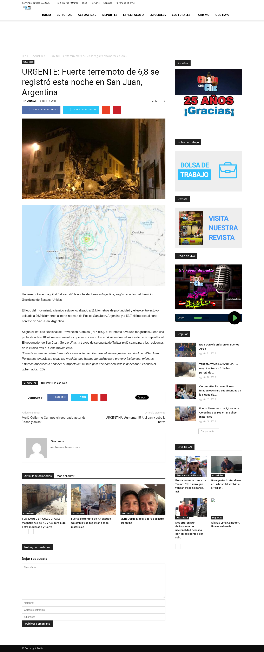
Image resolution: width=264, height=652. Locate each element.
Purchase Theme (125, 2)
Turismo (203, 15)
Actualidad (87, 15)
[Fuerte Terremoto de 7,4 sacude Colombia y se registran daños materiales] (93, 499)
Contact (107, 2)
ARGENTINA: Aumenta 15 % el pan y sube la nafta (135, 420)
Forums (95, 2)
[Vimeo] (227, 2)
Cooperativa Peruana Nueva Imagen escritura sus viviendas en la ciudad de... (220, 390)
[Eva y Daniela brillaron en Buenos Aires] (185, 350)
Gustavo (31, 100)
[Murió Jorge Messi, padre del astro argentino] (142, 499)
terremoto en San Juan (54, 382)
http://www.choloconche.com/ (65, 447)
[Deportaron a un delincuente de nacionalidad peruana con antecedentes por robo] (191, 507)
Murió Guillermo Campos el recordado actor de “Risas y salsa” (54, 420)
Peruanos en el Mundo (189, 475)
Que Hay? (222, 15)
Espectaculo (133, 15)
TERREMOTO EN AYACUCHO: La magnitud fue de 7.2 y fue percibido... (218, 368)
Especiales (158, 15)
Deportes (109, 15)
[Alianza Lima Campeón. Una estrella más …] (226, 506)
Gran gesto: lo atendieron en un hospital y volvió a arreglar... (226, 484)
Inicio (46, 15)
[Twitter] (220, 2)
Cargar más (207, 431)
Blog (84, 2)
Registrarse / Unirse (67, 2)
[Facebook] (214, 2)
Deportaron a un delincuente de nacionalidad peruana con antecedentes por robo (189, 530)
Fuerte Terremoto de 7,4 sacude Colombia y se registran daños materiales (91, 523)
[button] (237, 15)
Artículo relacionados (38, 476)
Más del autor (65, 476)
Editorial (64, 15)
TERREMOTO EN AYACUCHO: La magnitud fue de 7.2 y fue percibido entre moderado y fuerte (44, 523)
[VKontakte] (233, 2)
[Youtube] (239, 2)
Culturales (181, 15)
